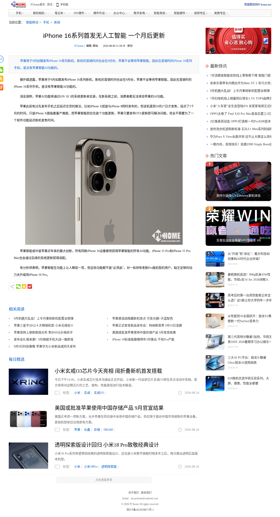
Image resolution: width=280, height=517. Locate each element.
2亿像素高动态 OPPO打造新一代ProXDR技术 (240, 121)
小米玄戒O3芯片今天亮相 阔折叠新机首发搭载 (108, 371)
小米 (77, 392)
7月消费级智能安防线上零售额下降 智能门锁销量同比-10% (240, 76)
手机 (46, 22)
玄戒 (87, 392)
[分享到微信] (18, 286)
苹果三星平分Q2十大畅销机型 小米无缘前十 (44, 325)
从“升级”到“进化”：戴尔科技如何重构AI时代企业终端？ (249, 256)
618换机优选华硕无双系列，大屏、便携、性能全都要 (248, 381)
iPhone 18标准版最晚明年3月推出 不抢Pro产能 (143, 339)
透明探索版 (109, 466)
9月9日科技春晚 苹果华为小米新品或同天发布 (45, 346)
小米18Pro (91, 466)
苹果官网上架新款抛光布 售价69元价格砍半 (43, 332)
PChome (78, 45)
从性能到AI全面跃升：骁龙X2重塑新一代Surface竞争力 (249, 318)
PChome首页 (38, 4)
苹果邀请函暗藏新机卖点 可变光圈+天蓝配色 (142, 318)
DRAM (108, 429)
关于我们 (133, 492)
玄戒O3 (99, 392)
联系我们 (146, 492)
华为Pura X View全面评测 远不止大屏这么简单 (241, 136)
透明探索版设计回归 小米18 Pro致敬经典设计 (107, 445)
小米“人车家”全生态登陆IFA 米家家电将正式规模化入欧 (241, 107)
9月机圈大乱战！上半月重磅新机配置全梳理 (44, 318)
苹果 (77, 429)
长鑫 (87, 429)
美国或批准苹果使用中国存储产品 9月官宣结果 (144, 332)
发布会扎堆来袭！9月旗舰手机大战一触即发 (44, 339)
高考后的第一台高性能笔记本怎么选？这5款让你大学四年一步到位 (250, 300)
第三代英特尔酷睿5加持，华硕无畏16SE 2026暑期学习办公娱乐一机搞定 (250, 342)
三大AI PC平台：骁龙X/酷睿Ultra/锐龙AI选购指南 (247, 360)
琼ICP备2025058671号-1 (140, 509)
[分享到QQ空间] (24, 286)
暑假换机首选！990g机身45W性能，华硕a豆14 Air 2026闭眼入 (249, 277)
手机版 (64, 4)
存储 (97, 429)
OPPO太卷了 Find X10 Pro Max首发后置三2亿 (240, 113)
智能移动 (32, 22)
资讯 (49, 4)
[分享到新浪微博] (30, 286)
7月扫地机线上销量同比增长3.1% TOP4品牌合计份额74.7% (241, 99)
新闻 (57, 22)
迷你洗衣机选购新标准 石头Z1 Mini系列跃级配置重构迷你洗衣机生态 (241, 130)
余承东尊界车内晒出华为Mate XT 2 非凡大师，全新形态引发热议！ (241, 84)
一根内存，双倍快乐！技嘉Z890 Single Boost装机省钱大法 (241, 145)
